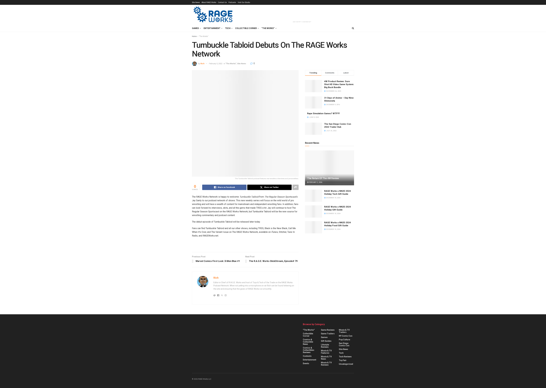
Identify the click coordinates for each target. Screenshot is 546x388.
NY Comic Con (345, 336)
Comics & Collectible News (308, 341)
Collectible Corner (246, 28)
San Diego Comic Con (344, 344)
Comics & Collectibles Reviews (308, 350)
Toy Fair (343, 360)
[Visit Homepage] (213, 15)
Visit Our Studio (244, 2)
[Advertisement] (302, 12)
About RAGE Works (208, 2)
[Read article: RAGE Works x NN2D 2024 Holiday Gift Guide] (313, 211)
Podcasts (232, 2)
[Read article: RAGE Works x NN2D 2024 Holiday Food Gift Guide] (313, 227)
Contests (307, 356)
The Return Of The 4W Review (323, 178)
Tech (227, 28)
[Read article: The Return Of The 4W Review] (329, 167)
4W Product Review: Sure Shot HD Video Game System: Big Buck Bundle (339, 84)
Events (306, 363)
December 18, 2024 (332, 198)
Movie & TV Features (326, 352)
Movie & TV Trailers (344, 331)
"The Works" (203, 36)
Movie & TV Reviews (326, 363)
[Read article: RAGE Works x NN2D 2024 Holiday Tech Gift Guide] (313, 196)
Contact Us (222, 2)
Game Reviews (328, 330)
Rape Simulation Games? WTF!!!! (323, 113)
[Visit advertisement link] (245, 246)
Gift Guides (326, 341)
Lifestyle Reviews (325, 346)
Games (195, 28)
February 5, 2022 (215, 63)
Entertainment (212, 28)
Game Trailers (328, 333)
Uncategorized (346, 364)
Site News (196, 2)
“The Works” (268, 28)
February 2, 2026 (315, 182)
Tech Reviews (345, 356)
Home (194, 36)
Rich (202, 63)
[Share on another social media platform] (295, 187)
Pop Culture (344, 339)
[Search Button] (353, 28)
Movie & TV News (326, 357)
